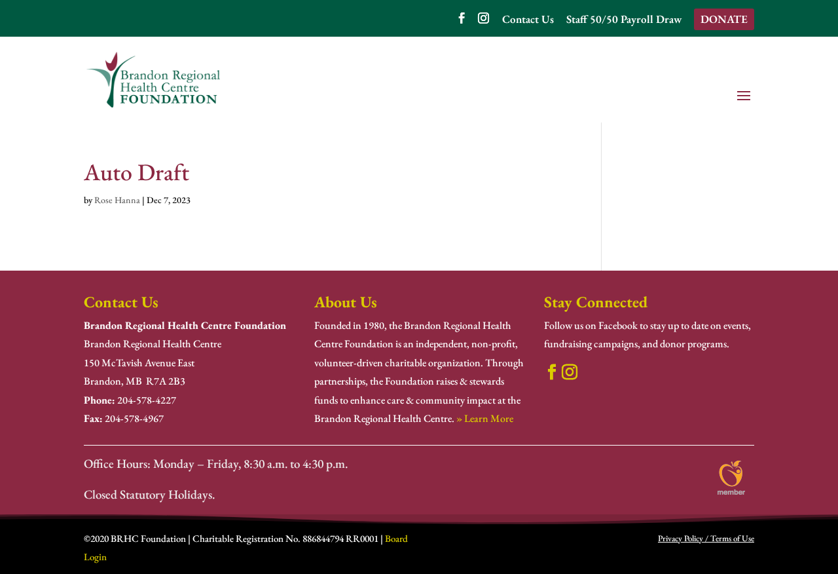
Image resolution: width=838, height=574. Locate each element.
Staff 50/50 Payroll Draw (624, 20)
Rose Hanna (117, 200)
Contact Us (528, 20)
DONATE (724, 19)
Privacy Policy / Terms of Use (706, 538)
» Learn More (484, 418)
